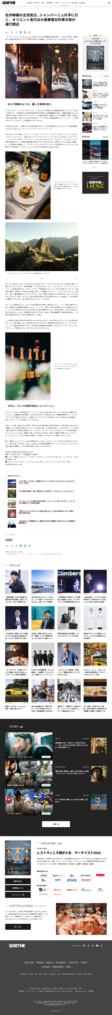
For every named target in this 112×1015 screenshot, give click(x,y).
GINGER (54, 988)
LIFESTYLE (64, 3)
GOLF (57, 3)
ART (36, 974)
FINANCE (79, 974)
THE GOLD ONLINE (71, 988)
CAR (42, 3)
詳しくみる (18, 927)
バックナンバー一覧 (18, 895)
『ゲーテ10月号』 (94, 858)
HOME (7, 552)
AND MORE (88, 974)
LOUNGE (82, 3)
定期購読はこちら (18, 888)
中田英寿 (85, 864)
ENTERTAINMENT (68, 974)
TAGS (67, 966)
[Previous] (7, 278)
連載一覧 (56, 824)
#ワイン (9, 540)
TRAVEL (20, 552)
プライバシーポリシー (31, 991)
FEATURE (74, 3)
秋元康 (71, 864)
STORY (84, 962)
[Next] (76, 278)
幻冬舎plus (62, 988)
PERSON (30, 3)
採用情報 (91, 991)
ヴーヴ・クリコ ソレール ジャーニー (18, 452)
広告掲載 (20, 991)
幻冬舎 (80, 988)
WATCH (37, 3)
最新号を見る (18, 881)
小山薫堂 (78, 864)
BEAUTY (53, 974)
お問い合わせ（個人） (67, 991)
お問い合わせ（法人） (81, 991)
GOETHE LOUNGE (35, 988)
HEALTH (46, 974)
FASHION (23, 974)
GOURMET (49, 3)
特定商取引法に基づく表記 (52, 991)
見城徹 (91, 864)
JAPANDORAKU (46, 988)
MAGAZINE (57, 966)
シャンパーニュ (26, 37)
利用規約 (41, 991)
